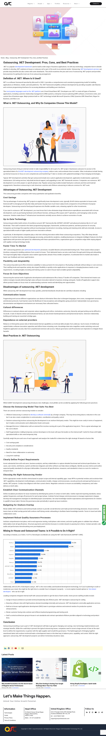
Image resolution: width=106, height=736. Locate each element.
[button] (3, 673)
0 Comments (13, 687)
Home (2, 58)
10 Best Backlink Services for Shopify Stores (85, 683)
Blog (7, 58)
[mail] (22, 648)
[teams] (102, 712)
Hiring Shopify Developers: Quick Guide (49, 683)
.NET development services (89, 69)
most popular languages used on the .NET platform (23, 91)
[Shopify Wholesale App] (97, 4)
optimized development (32, 250)
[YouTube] (96, 712)
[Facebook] (89, 712)
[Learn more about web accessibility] (9, 3)
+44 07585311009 (58, 716)
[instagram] (12, 648)
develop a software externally (40, 415)
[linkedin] (5, 648)
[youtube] (16, 648)
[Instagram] (92, 712)
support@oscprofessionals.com (60, 718)
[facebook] (9, 648)
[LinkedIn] (86, 712)
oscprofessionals (37, 729)
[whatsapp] (19, 648)
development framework (23, 67)
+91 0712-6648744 (34, 718)
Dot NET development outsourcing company (33, 171)
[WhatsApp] (99, 712)
